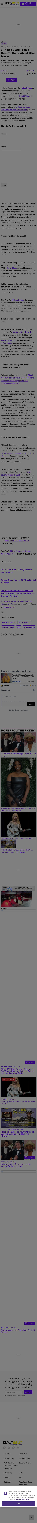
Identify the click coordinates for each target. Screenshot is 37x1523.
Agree (18, 1504)
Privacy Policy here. (22, 1499)
